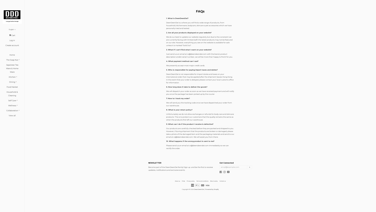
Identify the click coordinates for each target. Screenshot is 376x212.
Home (12, 55)
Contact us (223, 181)
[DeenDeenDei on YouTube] (228, 172)
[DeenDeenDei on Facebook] (221, 172)
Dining (12, 82)
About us (177, 181)
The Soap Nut (12, 60)
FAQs (183, 181)
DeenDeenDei (199, 189)
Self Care (12, 101)
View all (12, 116)
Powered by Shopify (212, 189)
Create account (12, 45)
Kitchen (12, 77)
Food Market (12, 87)
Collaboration (12, 111)
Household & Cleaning (12, 94)
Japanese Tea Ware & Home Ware (12, 68)
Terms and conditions (202, 181)
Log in (12, 40)
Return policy (214, 181)
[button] (12, 29)
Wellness (12, 106)
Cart (13, 35)
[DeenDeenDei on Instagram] (224, 172)
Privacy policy (191, 181)
